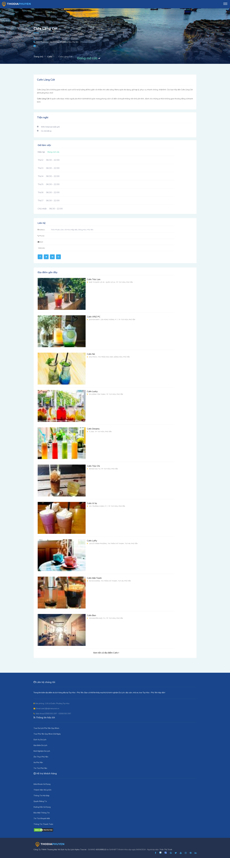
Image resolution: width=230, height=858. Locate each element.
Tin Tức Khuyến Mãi (42, 818)
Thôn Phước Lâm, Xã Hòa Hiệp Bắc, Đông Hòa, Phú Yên (57, 42)
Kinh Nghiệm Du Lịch (42, 751)
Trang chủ (38, 56)
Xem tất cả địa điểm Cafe (105, 652)
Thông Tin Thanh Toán (43, 824)
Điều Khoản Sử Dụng (42, 784)
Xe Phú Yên (38, 762)
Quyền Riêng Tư (40, 801)
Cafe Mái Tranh (94, 578)
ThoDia (19, 3)
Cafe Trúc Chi (93, 466)
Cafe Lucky (92, 391)
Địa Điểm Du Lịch (40, 745)
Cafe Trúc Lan (93, 279)
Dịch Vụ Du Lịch (40, 740)
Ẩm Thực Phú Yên (41, 757)
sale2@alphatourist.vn (50, 708)
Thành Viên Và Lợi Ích (42, 790)
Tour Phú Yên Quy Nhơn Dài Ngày (47, 734)
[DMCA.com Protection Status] (44, 831)
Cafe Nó (91, 354)
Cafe (49, 56)
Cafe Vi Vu (92, 503)
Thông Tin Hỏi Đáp (41, 795)
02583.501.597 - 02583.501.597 (57, 713)
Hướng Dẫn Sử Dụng (42, 807)
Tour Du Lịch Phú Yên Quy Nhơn (46, 728)
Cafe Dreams (93, 428)
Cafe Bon (91, 615)
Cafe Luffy (92, 540)
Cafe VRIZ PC (93, 316)
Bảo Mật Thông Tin (42, 813)
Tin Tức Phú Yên (40, 768)
